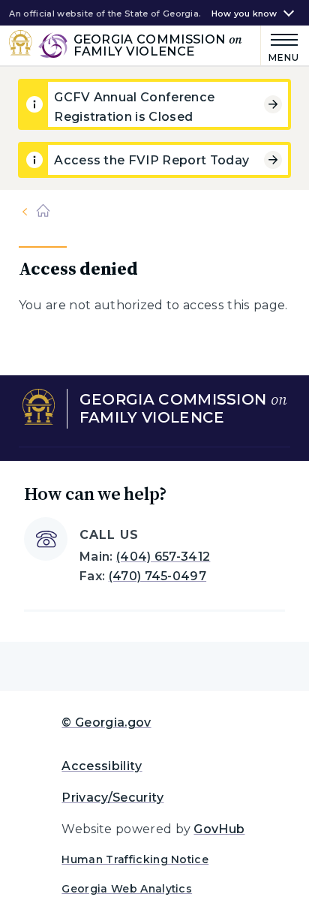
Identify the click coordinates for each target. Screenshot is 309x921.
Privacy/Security (113, 797)
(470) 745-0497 (157, 576)
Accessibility (102, 766)
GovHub (219, 829)
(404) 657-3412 (163, 556)
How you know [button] (245, 14)
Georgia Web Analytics (127, 888)
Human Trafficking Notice (135, 859)
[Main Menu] (280, 45)
